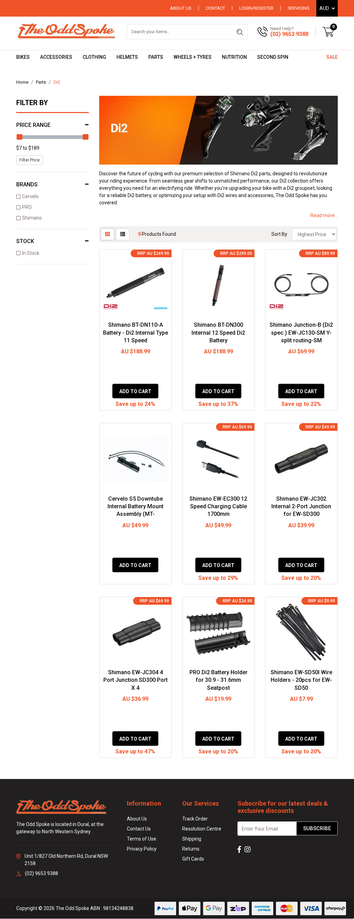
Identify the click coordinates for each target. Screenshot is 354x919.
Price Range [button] (33, 125)
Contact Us (139, 829)
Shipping (191, 839)
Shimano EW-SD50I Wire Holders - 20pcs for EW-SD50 (301, 680)
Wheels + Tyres (193, 57)
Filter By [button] (32, 103)
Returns (190, 849)
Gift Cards (193, 859)
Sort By (279, 234)
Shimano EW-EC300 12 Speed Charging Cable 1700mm (218, 506)
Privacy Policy (142, 849)
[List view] (123, 234)
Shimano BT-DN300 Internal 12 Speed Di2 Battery (218, 333)
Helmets (127, 57)
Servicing (298, 8)
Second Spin (272, 57)
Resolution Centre (201, 829)
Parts (155, 57)
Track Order (195, 818)
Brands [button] (27, 184)
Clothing (94, 57)
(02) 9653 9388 (289, 34)
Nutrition (234, 57)
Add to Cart (135, 391)
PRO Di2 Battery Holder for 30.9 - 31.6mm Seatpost (218, 680)
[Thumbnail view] (107, 234)
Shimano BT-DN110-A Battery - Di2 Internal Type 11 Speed (135, 333)
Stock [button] (25, 241)
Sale (332, 57)
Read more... (324, 215)
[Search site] (240, 32)
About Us (181, 8)
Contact (215, 8)
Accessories (56, 57)
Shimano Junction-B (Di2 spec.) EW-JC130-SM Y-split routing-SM (301, 333)
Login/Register (256, 8)
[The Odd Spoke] (66, 31)
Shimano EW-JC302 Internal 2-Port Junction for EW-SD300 (301, 506)
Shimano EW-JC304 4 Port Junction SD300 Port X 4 (135, 680)
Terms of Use (141, 839)
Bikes (23, 57)
